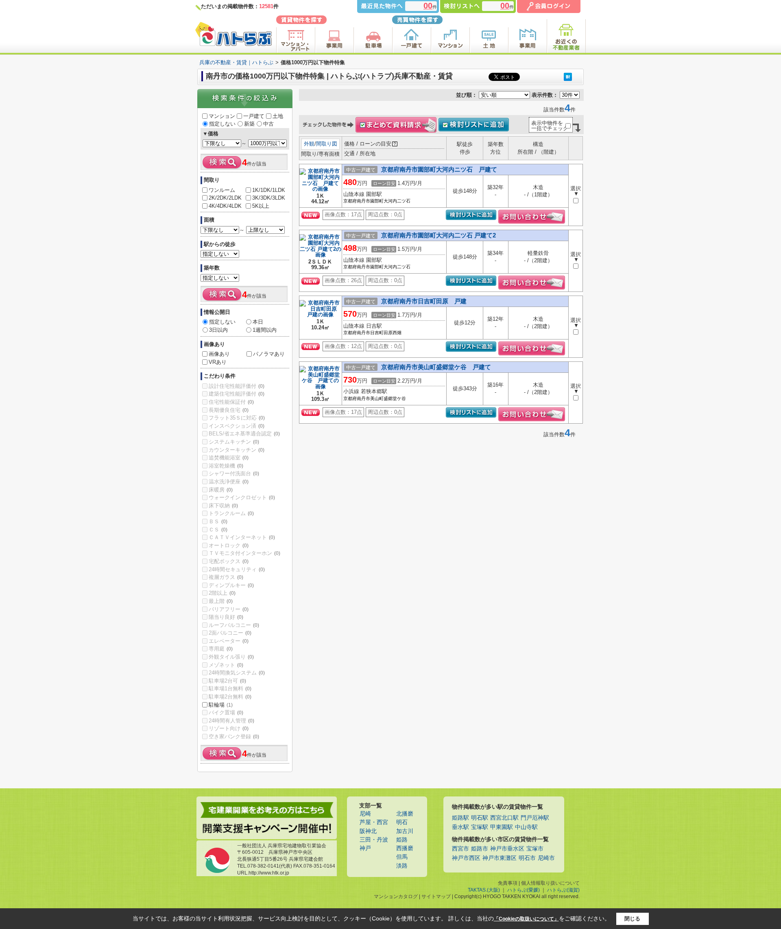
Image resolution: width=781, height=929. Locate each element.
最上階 (221, 601)
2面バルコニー (230, 633)
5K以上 (260, 206)
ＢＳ (218, 521)
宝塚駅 (479, 827)
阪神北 (368, 831)
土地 (278, 116)
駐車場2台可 (227, 681)
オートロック (229, 545)
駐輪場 (221, 705)
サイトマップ (436, 896)
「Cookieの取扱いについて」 (526, 919)
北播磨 (404, 814)
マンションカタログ (396, 896)
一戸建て (253, 116)
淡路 (402, 866)
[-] (320, 190)
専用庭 (221, 649)
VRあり (218, 362)
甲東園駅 (501, 827)
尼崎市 (546, 858)
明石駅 (479, 818)
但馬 (402, 857)
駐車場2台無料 (230, 697)
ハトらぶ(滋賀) (563, 890)
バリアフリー (229, 609)
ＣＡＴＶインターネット (242, 537)
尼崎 (365, 814)
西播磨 (404, 848)
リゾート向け (229, 728)
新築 (249, 124)
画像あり (219, 354)
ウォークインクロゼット (242, 497)
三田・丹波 (374, 840)
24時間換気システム (237, 673)
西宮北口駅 (504, 818)
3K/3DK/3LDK (268, 198)
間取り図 (326, 144)
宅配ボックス (229, 561)
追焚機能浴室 (229, 458)
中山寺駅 (526, 827)
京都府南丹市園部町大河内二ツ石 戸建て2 (438, 235)
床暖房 (221, 490)
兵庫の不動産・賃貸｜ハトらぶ (236, 62)
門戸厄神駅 (535, 818)
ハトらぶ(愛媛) (523, 890)
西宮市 (460, 849)
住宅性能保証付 (231, 402)
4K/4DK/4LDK (225, 206)
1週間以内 (265, 330)
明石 (402, 822)
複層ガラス (226, 577)
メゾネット (226, 665)
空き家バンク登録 (234, 736)
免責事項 (507, 883)
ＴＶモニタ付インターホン (244, 553)
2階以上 (222, 593)
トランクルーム (231, 513)
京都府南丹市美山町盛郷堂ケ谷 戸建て (436, 366)
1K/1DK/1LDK (268, 190)
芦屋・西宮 (374, 822)
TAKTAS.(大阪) (484, 890)
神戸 (365, 848)
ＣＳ (218, 530)
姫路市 (479, 849)
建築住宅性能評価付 (236, 394)
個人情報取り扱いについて (550, 883)
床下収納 (223, 506)
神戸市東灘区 (499, 858)
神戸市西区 (466, 858)
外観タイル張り (231, 657)
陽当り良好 (226, 617)
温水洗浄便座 (229, 482)
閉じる (632, 919)
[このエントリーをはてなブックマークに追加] (568, 77)
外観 (309, 144)
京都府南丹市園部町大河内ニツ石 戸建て (439, 169)
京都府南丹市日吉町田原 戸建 (424, 301)
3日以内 (218, 330)
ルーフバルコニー (234, 625)
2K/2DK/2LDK (225, 198)
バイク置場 (226, 712)
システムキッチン (234, 442)
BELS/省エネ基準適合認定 (244, 434)
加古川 (404, 831)
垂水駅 (460, 827)
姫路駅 (460, 818)
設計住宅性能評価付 (236, 386)
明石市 (527, 858)
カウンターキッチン (236, 450)
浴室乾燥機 (226, 466)
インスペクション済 (236, 426)
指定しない (222, 124)
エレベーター (229, 641)
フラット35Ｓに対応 (237, 418)
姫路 (402, 840)
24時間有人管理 (231, 721)
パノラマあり (269, 354)
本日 (258, 322)
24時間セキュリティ (237, 569)
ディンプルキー (231, 585)
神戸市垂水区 (507, 849)
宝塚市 (534, 849)
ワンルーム (222, 190)
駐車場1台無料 (230, 688)
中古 (268, 124)
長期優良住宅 (229, 410)
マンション (222, 116)
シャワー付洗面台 (234, 473)
